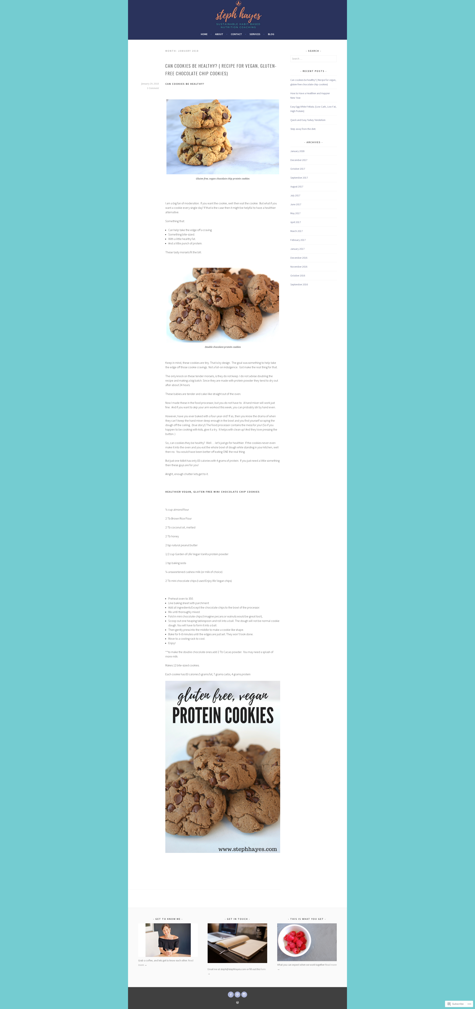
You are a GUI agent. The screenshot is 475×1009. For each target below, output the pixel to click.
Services (255, 34)
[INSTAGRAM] (244, 995)
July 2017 (295, 195)
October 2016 (297, 275)
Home (204, 34)
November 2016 (298, 266)
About (219, 34)
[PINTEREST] (237, 995)
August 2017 (296, 186)
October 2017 (297, 168)
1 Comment (153, 88)
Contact (236, 34)
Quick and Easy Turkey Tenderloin (307, 120)
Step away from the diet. (303, 129)
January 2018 (297, 151)
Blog (271, 34)
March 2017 (296, 231)
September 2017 (299, 177)
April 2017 (295, 222)
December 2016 (298, 257)
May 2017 (295, 213)
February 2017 (298, 240)
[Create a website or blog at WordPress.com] (237, 1002)
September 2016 (299, 284)
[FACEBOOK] (231, 995)
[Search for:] (313, 58)
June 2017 (295, 204)
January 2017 (297, 248)
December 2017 (298, 160)
